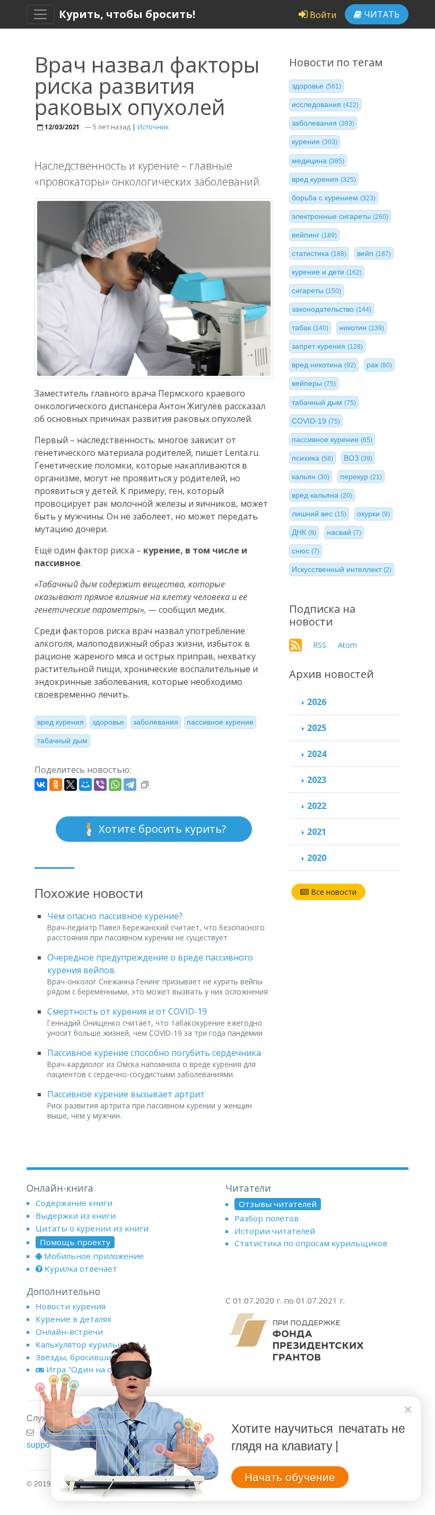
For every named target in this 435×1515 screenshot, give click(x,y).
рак (379, 364)
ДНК (304, 532)
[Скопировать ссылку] (144, 784)
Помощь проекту (75, 1242)
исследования (325, 104)
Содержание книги (74, 1202)
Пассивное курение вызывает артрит (126, 1094)
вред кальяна (322, 495)
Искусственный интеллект (342, 569)
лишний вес (319, 513)
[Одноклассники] (55, 784)
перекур (361, 476)
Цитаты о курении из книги (92, 1228)
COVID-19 (316, 421)
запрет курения (327, 346)
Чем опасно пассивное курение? (114, 916)
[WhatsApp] (115, 784)
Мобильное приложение (94, 1255)
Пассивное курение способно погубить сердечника (154, 1053)
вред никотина (324, 364)
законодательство (331, 309)
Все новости (332, 892)
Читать (380, 14)
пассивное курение (220, 722)
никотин (361, 327)
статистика (319, 253)
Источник (153, 126)
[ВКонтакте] (40, 784)
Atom (347, 645)
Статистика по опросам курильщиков (310, 1243)
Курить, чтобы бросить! (127, 14)
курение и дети (327, 272)
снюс (305, 551)
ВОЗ (358, 458)
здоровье (108, 722)
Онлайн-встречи (69, 1331)
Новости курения (71, 1306)
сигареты (316, 290)
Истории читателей (274, 1231)
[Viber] (100, 784)
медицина (318, 160)
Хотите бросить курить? (161, 829)
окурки (373, 513)
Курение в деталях (73, 1319)
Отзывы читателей (278, 1204)
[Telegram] (130, 784)
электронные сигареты (340, 216)
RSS (319, 645)
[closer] (408, 1409)
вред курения (60, 722)
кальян (310, 476)
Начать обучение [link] (290, 1477)
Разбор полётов (266, 1218)
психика (312, 458)
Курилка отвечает (81, 1268)
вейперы (314, 383)
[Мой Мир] (85, 784)
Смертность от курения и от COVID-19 (127, 1011)
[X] (70, 784)
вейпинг (314, 235)
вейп (374, 253)
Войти (322, 15)
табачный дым (62, 740)
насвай (344, 532)
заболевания (155, 722)
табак (310, 327)
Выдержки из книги (76, 1215)
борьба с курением (334, 197)
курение (314, 141)
